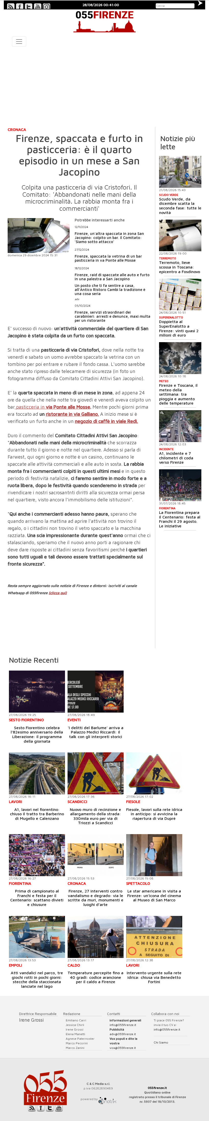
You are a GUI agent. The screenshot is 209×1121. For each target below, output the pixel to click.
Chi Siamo (161, 1042)
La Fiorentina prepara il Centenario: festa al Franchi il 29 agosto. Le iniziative (179, 519)
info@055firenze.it (123, 1025)
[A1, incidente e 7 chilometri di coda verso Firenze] (180, 426)
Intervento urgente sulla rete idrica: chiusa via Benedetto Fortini (154, 977)
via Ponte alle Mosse (67, 407)
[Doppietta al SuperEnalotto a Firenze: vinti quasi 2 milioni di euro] (180, 295)
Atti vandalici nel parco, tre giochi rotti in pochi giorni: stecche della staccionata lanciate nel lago (37, 979)
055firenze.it (157, 1088)
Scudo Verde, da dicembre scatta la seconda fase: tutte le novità (180, 206)
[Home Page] (104, 20)
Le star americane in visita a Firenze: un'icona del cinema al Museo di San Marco (154, 895)
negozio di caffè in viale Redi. (106, 421)
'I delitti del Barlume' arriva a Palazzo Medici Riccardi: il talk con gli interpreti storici (95, 732)
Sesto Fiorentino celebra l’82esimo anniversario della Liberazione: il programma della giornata (37, 734)
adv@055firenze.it (123, 1034)
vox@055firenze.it (123, 1048)
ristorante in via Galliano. (72, 414)
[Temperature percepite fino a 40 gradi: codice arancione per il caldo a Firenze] (96, 937)
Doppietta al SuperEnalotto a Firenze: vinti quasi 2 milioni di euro (179, 328)
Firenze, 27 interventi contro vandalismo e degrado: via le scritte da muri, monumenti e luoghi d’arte (95, 898)
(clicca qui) (58, 593)
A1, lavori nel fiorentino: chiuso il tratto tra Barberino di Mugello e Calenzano (37, 814)
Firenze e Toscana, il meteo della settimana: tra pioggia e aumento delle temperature (178, 394)
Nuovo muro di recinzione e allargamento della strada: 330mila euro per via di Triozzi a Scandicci (95, 816)
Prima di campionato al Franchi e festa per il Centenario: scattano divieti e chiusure (36, 898)
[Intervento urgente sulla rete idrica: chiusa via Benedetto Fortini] (154, 937)
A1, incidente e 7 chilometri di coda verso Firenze (176, 457)
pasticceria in (30, 407)
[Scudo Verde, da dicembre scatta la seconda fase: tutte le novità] (180, 172)
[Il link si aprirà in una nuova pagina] (107, 1099)
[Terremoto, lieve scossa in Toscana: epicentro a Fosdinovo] (180, 235)
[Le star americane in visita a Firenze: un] (154, 855)
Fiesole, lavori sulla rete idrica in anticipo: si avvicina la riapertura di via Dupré (154, 814)
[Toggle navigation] (19, 41)
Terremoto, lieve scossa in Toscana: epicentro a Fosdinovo (179, 267)
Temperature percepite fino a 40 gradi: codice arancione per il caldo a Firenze (95, 977)
